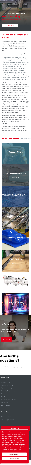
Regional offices (6, 417)
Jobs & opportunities (7, 420)
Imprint (3, 394)
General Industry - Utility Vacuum (14, 13)
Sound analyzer (6, 388)
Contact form (15, 428)
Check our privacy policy (15, 449)
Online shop (4, 382)
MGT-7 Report (5, 405)
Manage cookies (14, 458)
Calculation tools (6, 385)
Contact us (6, 339)
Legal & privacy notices (8, 391)
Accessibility (5, 402)
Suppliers (4, 397)
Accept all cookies (14, 454)
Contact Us (10, 25)
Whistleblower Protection (8, 400)
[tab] (10, 139)
